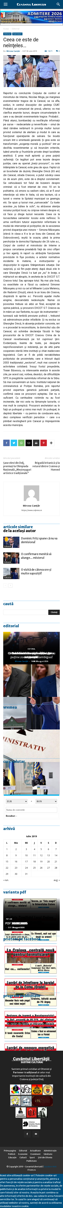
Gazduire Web (50, 1166)
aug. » (57, 880)
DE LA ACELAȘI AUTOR (19, 531)
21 (56, 861)
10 (26, 855)
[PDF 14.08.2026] (31, 979)
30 (16, 873)
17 (26, 861)
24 (26, 867)
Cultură (23, 1157)
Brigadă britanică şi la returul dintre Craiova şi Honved (46, 466)
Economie (22, 1154)
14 (56, 855)
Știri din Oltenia (45, 1157)
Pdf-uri (9, 919)
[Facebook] (27, 1134)
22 (7, 867)
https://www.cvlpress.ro (31, 510)
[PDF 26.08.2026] (31, 947)
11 (34, 855)
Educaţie (12, 1157)
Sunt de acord (36, 1206)
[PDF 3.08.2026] (31, 1044)
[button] (58, 4)
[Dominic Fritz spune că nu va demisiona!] (11, 542)
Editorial (15, 28)
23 (16, 867)
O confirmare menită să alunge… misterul (36, 556)
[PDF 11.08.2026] (31, 1012)
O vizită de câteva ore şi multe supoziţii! (36, 571)
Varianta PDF (14, 892)
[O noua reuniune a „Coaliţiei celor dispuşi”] (31, 778)
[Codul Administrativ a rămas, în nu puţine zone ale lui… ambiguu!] (31, 745)
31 (26, 873)
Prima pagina (10, 1150)
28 (56, 867)
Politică (11, 1154)
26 (41, 867)
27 (48, 867)
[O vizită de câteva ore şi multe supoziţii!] (11, 573)
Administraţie (50, 1150)
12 (41, 855)
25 (34, 867)
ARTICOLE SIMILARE (18, 527)
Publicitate (31, 1161)
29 (7, 873)
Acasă (6, 28)
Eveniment (17, 34)
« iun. (6, 880)
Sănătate (48, 1154)
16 (16, 861)
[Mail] (36, 1134)
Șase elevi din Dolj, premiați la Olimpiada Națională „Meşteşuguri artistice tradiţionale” (17, 468)
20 (48, 861)
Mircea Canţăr (13, 51)
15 (7, 861)
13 (48, 855)
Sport (32, 1157)
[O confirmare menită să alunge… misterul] (11, 557)
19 (41, 861)
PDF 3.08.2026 (15, 923)
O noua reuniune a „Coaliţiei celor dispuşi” (31, 655)
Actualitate (35, 1150)
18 (34, 861)
